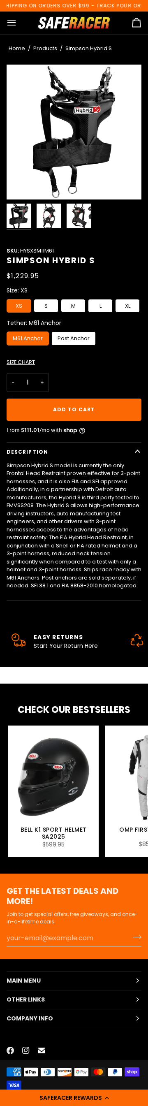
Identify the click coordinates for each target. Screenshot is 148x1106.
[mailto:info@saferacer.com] (41, 1050)
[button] (74, 1098)
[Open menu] (19, 23)
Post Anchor (74, 338)
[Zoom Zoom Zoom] (74, 132)
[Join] (134, 937)
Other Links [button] (26, 999)
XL (127, 306)
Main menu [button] (24, 980)
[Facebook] (10, 1050)
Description (27, 451)
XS (19, 306)
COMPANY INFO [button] (30, 1018)
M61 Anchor (28, 338)
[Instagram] (26, 1050)
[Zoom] (74, 132)
